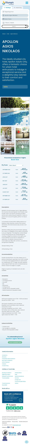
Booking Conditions (6, 372)
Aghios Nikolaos (14, 33)
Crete (8, 33)
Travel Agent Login (17, 425)
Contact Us (4, 355)
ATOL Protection (6, 362)
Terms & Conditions (6, 421)
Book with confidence (7, 360)
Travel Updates (5, 378)
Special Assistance (19, 376)
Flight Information (6, 374)
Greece (3, 33)
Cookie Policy (5, 365)
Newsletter (4, 385)
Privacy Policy (15, 421)
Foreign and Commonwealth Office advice (20, 381)
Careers (4, 364)
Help (16, 374)
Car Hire (17, 378)
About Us (4, 357)
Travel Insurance (6, 383)
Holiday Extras (18, 372)
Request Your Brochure (7, 376)
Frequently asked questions (8, 358)
